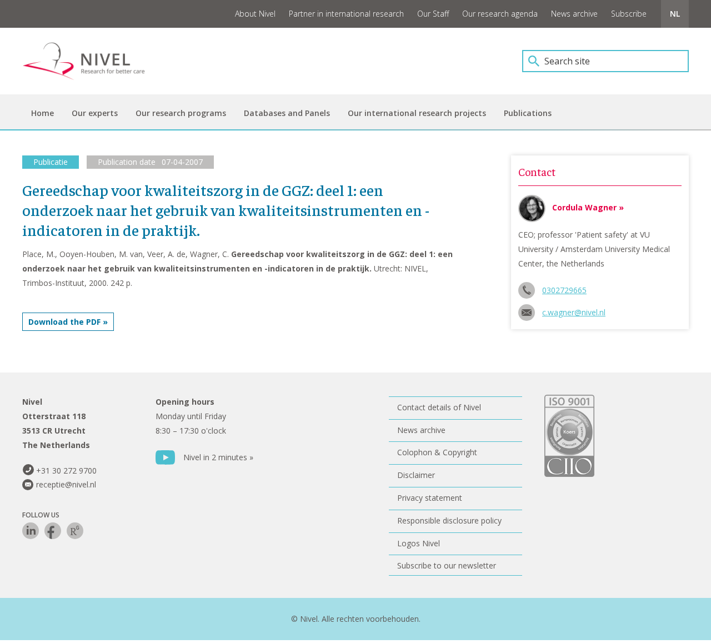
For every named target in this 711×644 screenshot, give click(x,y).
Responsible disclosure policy (449, 520)
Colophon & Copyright (437, 452)
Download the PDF (64, 321)
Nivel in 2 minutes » (218, 457)
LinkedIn (30, 530)
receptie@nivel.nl (66, 484)
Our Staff (433, 13)
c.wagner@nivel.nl (573, 312)
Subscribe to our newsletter (446, 565)
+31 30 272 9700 (66, 470)
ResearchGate (75, 530)
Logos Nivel (418, 543)
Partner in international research (346, 13)
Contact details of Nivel (439, 407)
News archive (574, 13)
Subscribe (629, 13)
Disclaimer (416, 475)
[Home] (91, 61)
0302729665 (564, 290)
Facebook (52, 530)
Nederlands (675, 14)
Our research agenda (500, 13)
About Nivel (255, 13)
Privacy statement (429, 497)
